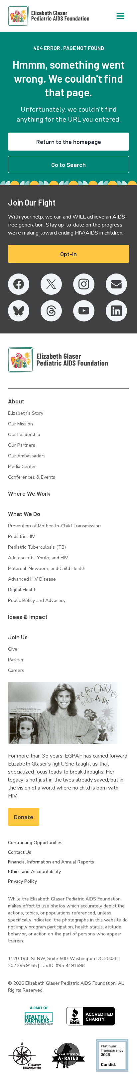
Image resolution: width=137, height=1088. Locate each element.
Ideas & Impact (28, 616)
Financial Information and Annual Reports (51, 862)
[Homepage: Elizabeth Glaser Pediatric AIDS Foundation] (31, 15)
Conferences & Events (31, 477)
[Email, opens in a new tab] (116, 284)
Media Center (22, 466)
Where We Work (29, 493)
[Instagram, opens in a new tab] (83, 284)
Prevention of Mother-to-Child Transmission (54, 526)
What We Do (24, 513)
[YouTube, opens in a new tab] (83, 310)
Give (12, 649)
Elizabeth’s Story (25, 413)
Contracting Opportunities (35, 842)
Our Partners (21, 445)
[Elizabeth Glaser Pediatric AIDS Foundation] (58, 360)
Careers (16, 670)
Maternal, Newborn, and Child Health (46, 568)
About (16, 401)
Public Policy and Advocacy (37, 600)
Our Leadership (24, 434)
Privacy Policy (22, 881)
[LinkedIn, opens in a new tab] (116, 310)
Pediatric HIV (21, 536)
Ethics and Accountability (34, 871)
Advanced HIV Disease (32, 579)
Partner (16, 660)
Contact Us (19, 852)
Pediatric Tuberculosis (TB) (37, 547)
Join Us (18, 637)
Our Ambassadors (27, 456)
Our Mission (20, 424)
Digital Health (22, 590)
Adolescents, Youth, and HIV (38, 558)
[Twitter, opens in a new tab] (51, 284)
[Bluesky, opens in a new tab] (18, 310)
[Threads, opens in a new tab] (51, 310)
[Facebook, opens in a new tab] (18, 284)
